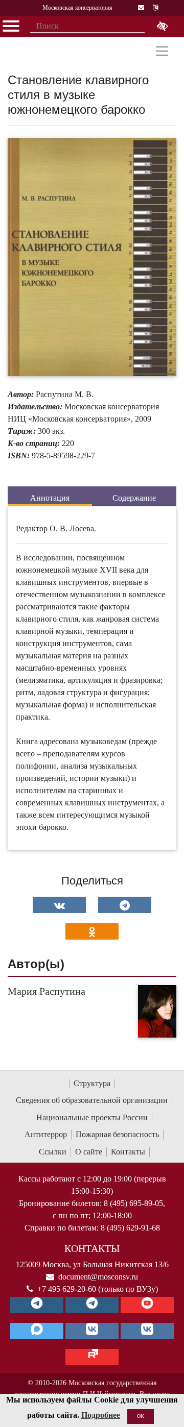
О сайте (88, 1151)
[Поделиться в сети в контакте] (59, 905)
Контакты (128, 1151)
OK (140, 1416)
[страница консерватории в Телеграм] (36, 1305)
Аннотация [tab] (50, 498)
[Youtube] (147, 1305)
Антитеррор (46, 1134)
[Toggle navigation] (162, 51)
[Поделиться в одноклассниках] (92, 931)
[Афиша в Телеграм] (92, 1357)
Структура (92, 1083)
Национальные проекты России (92, 1117)
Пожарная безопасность (117, 1134)
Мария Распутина (46, 991)
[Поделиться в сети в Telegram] (124, 905)
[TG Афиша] (92, 1305)
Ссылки (52, 1151)
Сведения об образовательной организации (92, 1100)
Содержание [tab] (134, 498)
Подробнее (100, 1415)
